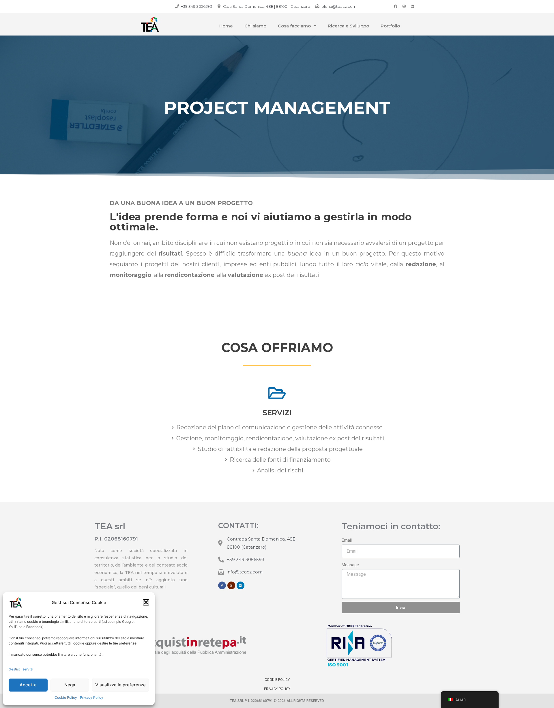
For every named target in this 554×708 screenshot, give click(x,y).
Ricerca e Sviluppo (348, 26)
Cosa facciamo (294, 26)
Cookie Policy (66, 697)
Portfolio (390, 26)
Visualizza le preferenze (120, 684)
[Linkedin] (412, 6)
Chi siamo (255, 26)
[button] (146, 602)
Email (347, 540)
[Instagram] (403, 6)
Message (350, 564)
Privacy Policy (91, 697)
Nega (69, 684)
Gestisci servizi (21, 669)
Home (226, 26)
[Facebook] (395, 6)
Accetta (28, 684)
